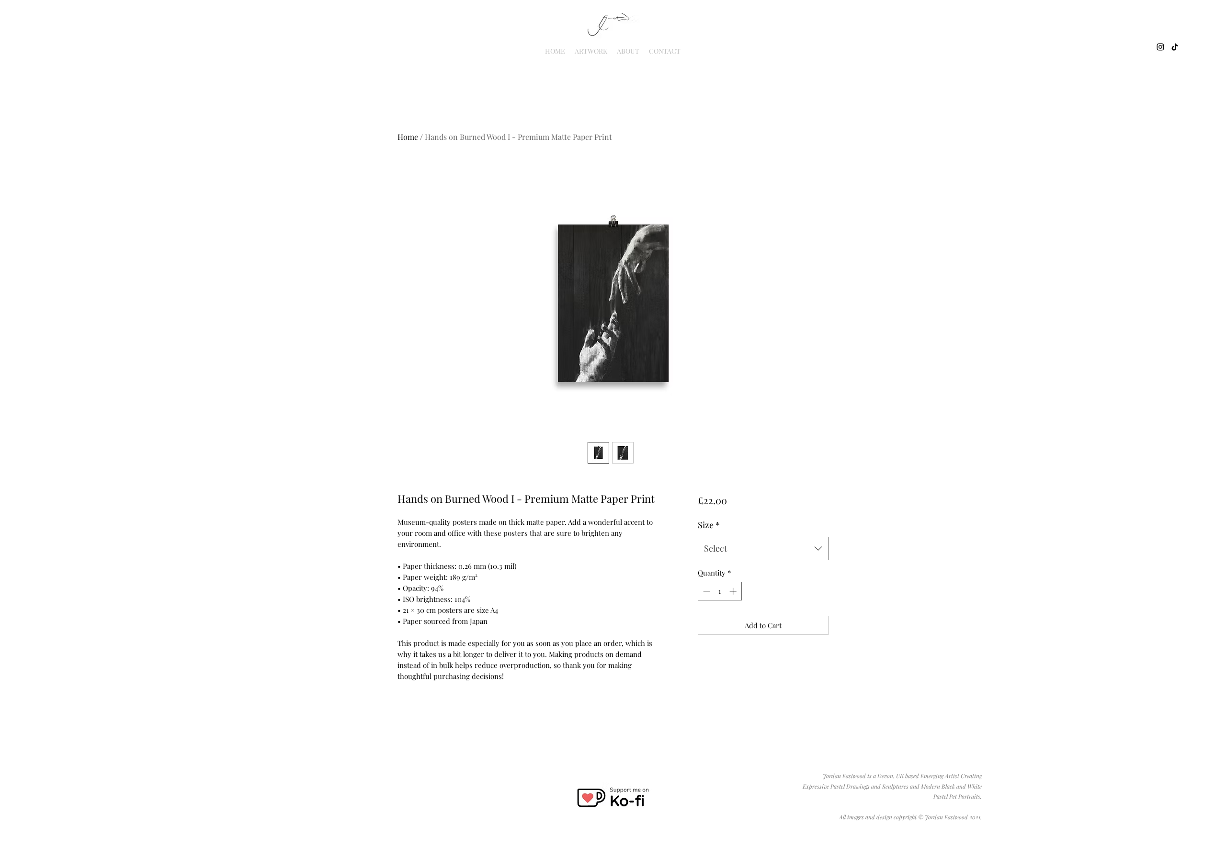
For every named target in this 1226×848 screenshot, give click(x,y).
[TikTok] (1175, 47)
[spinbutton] (719, 591)
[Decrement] (705, 591)
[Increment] (733, 591)
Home (407, 137)
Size (709, 525)
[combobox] (763, 549)
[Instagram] (1160, 47)
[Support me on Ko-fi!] (612, 798)
